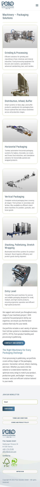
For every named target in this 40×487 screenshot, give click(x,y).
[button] (31, 5)
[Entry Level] (20, 285)
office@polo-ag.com (9, 452)
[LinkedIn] (11, 390)
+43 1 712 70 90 (8, 449)
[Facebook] (3, 390)
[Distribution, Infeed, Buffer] (20, 94)
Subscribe (8, 409)
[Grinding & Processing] (20, 47)
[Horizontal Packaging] (20, 141)
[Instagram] (7, 390)
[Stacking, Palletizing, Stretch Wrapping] (20, 238)
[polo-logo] (8, 5)
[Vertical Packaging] (20, 191)
